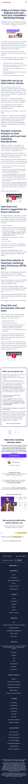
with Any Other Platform (14, 719)
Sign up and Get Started (14, 580)
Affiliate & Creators (13, 612)
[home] (6, 2)
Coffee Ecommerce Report (13, 681)
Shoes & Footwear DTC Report (14, 693)
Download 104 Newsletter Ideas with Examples (14, 625)
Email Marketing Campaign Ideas (13, 630)
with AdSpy (14, 716)
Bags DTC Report (14, 690)
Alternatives (14, 702)
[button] (25, 2)
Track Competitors (13, 732)
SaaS (14, 661)
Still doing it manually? (14, 722)
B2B (14, 658)
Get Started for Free (14, 455)
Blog (14, 622)
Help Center (14, 636)
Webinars (14, 679)
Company (14, 604)
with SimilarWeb (14, 708)
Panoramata (19, 117)
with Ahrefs (14, 714)
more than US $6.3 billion (19, 275)
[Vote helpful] (15, 432)
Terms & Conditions (14, 586)
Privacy (14, 583)
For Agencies (14, 601)
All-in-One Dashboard (14, 734)
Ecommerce (14, 652)
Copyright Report (14, 589)
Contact (14, 609)
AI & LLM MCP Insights (14, 740)
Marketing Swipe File (14, 628)
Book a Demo (14, 577)
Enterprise (13, 666)
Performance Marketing (13, 749)
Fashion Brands (13, 663)
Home (13, 574)
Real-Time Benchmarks (13, 737)
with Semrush (14, 711)
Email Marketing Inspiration (13, 743)
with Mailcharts (13, 705)
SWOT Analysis (13, 633)
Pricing (13, 598)
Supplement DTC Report (14, 687)
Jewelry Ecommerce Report (13, 684)
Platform (14, 607)
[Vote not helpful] (18, 432)
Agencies (14, 655)
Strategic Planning (14, 746)
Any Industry (14, 669)
